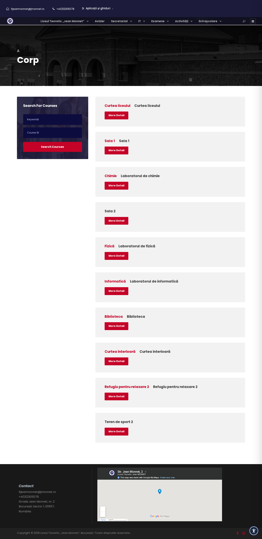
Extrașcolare (208, 21)
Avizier (100, 21)
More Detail (116, 115)
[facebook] (238, 533)
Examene (158, 21)
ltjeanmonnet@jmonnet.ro (27, 9)
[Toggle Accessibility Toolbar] (253, 530)
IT (139, 21)
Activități (181, 21)
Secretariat (119, 21)
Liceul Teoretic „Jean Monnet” (62, 21)
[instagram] (243, 533)
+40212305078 (65, 9)
